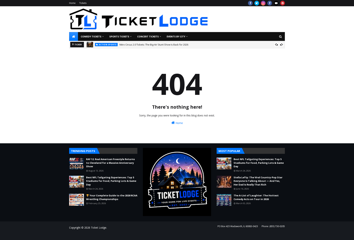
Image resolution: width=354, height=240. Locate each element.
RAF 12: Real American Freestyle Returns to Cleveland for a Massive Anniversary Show (110, 162)
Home (72, 3)
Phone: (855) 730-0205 (273, 226)
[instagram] (263, 3)
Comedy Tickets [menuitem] (91, 36)
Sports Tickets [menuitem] (119, 36)
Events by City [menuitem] (176, 36)
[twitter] (256, 3)
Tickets (82, 3)
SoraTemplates (89, 235)
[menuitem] (73, 36)
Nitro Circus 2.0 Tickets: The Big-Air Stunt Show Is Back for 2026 (153, 44)
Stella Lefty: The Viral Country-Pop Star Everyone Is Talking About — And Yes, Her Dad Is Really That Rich (258, 181)
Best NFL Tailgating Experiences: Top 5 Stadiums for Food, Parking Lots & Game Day (111, 181)
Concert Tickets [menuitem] (148, 36)
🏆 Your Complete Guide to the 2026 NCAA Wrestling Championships (111, 197)
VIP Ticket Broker (124, 235)
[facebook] (250, 3)
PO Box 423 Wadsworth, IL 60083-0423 (238, 226)
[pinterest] (282, 3)
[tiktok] (276, 3)
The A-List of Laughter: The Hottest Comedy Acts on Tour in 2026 (256, 197)
